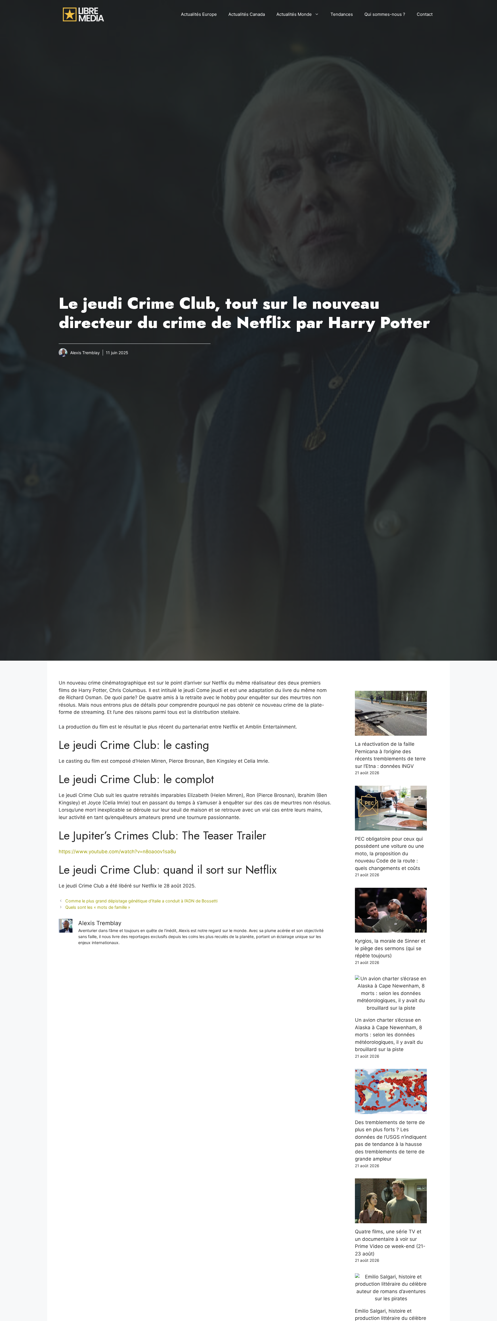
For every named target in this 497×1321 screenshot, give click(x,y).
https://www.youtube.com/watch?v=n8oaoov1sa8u (117, 851)
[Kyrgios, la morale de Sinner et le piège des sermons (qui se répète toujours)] (391, 929)
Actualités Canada (246, 14)
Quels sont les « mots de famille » (97, 907)
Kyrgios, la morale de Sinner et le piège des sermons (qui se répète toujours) (390, 948)
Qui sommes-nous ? (384, 14)
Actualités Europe (199, 14)
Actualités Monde (294, 14)
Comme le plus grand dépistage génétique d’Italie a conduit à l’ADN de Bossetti (141, 900)
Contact (425, 14)
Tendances (341, 14)
